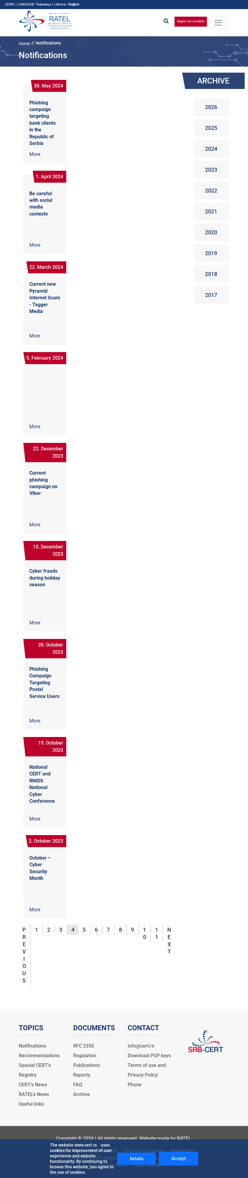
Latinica (60, 4)
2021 (211, 211)
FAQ (77, 1085)
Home (24, 43)
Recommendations (39, 1055)
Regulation (84, 1055)
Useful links (31, 1104)
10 (144, 933)
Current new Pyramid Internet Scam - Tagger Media (44, 297)
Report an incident (190, 21)
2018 (211, 274)
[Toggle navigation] (218, 23)
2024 (211, 149)
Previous (24, 955)
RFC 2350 (83, 1046)
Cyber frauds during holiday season (44, 577)
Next (169, 940)
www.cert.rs (85, 1145)
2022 (211, 190)
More (34, 154)
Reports (81, 1075)
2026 (211, 107)
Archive (81, 1094)
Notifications (32, 1046)
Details (136, 1158)
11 (156, 933)
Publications (86, 1065)
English (74, 4)
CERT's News (33, 1085)
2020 (211, 232)
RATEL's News (34, 1094)
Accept (178, 1158)
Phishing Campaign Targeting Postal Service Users (44, 682)
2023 (211, 169)
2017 (211, 295)
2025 (211, 128)
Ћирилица (43, 4)
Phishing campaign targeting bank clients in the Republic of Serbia (42, 123)
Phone (135, 1085)
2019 (211, 253)
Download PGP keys (149, 1055)
